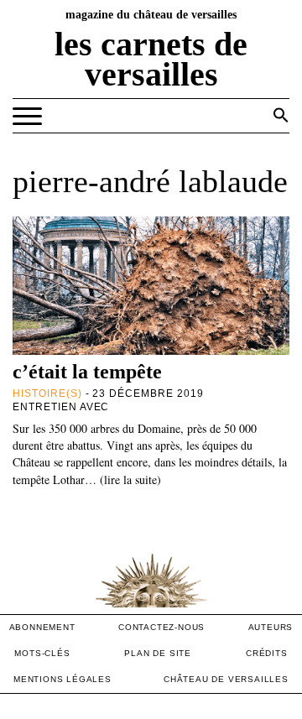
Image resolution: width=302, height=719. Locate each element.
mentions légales (62, 679)
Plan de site (157, 653)
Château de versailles (226, 679)
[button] (281, 115)
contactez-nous (161, 627)
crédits (267, 653)
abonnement (42, 627)
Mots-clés (42, 653)
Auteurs (271, 627)
